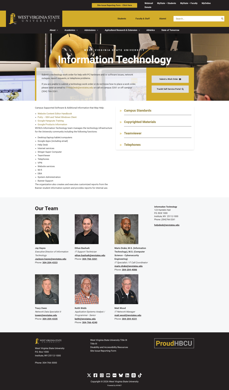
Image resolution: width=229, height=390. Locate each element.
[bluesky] (121, 375)
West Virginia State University (123, 381)
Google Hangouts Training (51, 120)
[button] (114, 5)
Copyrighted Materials (140, 122)
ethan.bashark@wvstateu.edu (90, 255)
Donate (148, 7)
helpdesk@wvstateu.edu (166, 225)
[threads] (133, 375)
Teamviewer (133, 133)
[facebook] (95, 375)
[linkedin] (127, 375)
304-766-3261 (89, 259)
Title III (93, 343)
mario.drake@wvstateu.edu (128, 266)
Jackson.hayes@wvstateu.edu (50, 259)
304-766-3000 (49, 362)
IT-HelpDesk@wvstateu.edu (79, 87)
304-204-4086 (129, 269)
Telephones (132, 145)
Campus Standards (137, 110)
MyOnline (206, 3)
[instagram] (102, 375)
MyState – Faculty (188, 3)
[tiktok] (140, 375)
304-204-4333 (50, 262)
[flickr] (114, 375)
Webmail (149, 3)
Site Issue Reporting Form (103, 350)
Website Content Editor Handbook (55, 113)
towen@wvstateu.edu (46, 315)
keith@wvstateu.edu (85, 319)
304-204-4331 (129, 319)
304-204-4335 (50, 319)
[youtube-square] (108, 375)
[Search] (222, 18)
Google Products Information (52, 124)
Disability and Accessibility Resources (109, 347)
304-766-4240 (89, 322)
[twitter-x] (89, 375)
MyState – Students (166, 3)
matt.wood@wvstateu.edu (127, 315)
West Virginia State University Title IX (108, 340)
